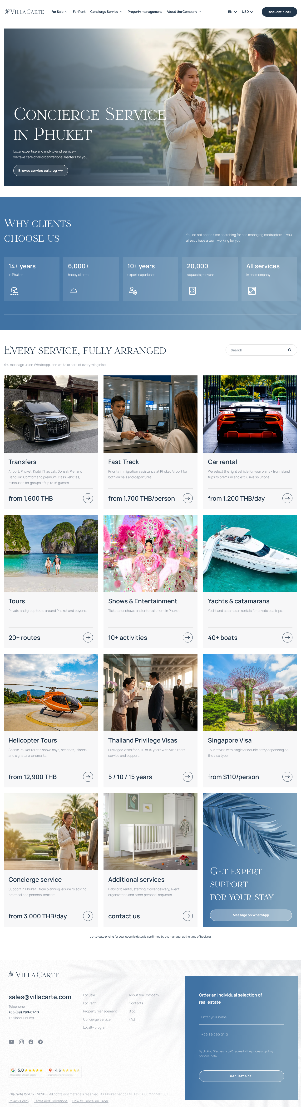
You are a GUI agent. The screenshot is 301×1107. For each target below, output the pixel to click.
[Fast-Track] (188, 498)
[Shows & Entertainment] (188, 637)
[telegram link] (40, 1042)
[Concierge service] (88, 916)
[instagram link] (21, 1042)
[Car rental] (287, 498)
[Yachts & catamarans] (287, 637)
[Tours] (88, 637)
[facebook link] (31, 1042)
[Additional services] (150, 860)
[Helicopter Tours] (88, 777)
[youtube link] (11, 1042)
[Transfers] (88, 498)
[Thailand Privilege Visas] (188, 777)
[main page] (24, 11)
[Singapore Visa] (287, 777)
